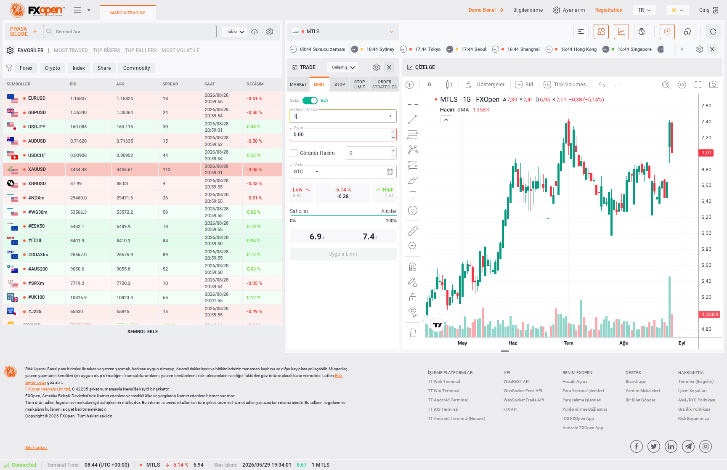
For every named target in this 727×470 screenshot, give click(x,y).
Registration (609, 10)
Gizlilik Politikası (694, 409)
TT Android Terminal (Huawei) (457, 418)
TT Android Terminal (448, 400)
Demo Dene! (482, 10)
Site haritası (36, 447)
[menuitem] (234, 32)
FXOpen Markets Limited (47, 389)
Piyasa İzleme (19, 31)
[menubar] (234, 32)
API (507, 372)
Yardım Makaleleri (643, 390)
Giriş (704, 10)
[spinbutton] (343, 134)
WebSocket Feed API (523, 390)
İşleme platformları (451, 372)
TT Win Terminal (443, 390)
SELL (294, 100)
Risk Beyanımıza (693, 418)
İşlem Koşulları (692, 390)
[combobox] (343, 116)
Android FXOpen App (582, 427)
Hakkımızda (691, 372)
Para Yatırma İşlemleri (583, 390)
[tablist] (343, 171)
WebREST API (517, 381)
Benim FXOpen (577, 372)
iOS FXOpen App (578, 418)
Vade (298, 164)
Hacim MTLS (306, 109)
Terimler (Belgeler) (696, 381)
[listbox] (644, 10)
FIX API (510, 409)
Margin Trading (128, 13)
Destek (633, 372)
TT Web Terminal (444, 381)
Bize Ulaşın (636, 381)
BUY (325, 100)
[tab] (298, 84)
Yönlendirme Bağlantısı (584, 409)
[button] (391, 116)
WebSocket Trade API (524, 400)
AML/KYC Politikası (696, 400)
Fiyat (298, 127)
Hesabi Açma (574, 381)
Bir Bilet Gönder (640, 400)
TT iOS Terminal (443, 409)
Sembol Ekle (142, 332)
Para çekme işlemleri (582, 400)
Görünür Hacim (317, 153)
